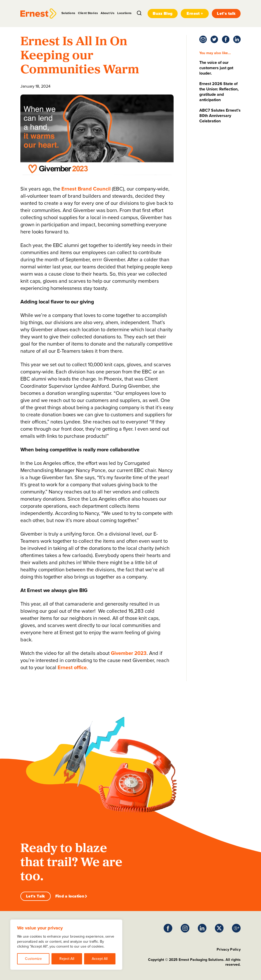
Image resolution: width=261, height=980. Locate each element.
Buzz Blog (163, 13)
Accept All (100, 958)
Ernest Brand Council (86, 188)
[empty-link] (38, 13)
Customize (33, 958)
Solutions (68, 13)
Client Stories (88, 13)
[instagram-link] (185, 928)
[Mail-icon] (203, 39)
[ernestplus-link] (236, 928)
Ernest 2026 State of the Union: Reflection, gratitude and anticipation (219, 92)
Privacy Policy (229, 949)
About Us (107, 13)
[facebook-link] (225, 39)
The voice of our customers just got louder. (216, 68)
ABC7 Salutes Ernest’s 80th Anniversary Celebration (220, 115)
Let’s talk (226, 13)
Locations (124, 13)
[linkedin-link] (237, 39)
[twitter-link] (214, 39)
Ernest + (195, 13)
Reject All (66, 958)
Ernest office (72, 667)
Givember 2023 (129, 653)
